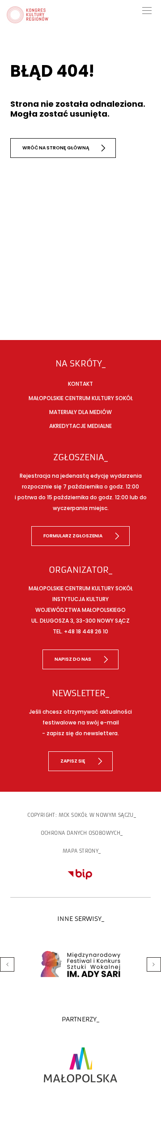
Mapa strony (80, 851)
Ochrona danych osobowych (81, 833)
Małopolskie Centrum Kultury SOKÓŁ (81, 398)
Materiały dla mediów (80, 412)
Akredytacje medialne (80, 426)
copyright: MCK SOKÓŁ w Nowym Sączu (80, 815)
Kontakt (80, 384)
